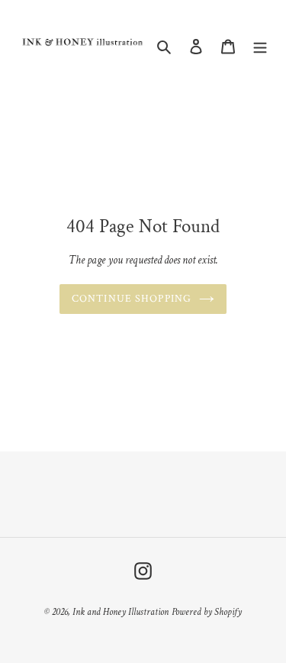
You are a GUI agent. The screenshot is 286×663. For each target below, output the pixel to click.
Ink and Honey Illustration (120, 612)
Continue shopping (131, 299)
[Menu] (260, 46)
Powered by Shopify (207, 612)
